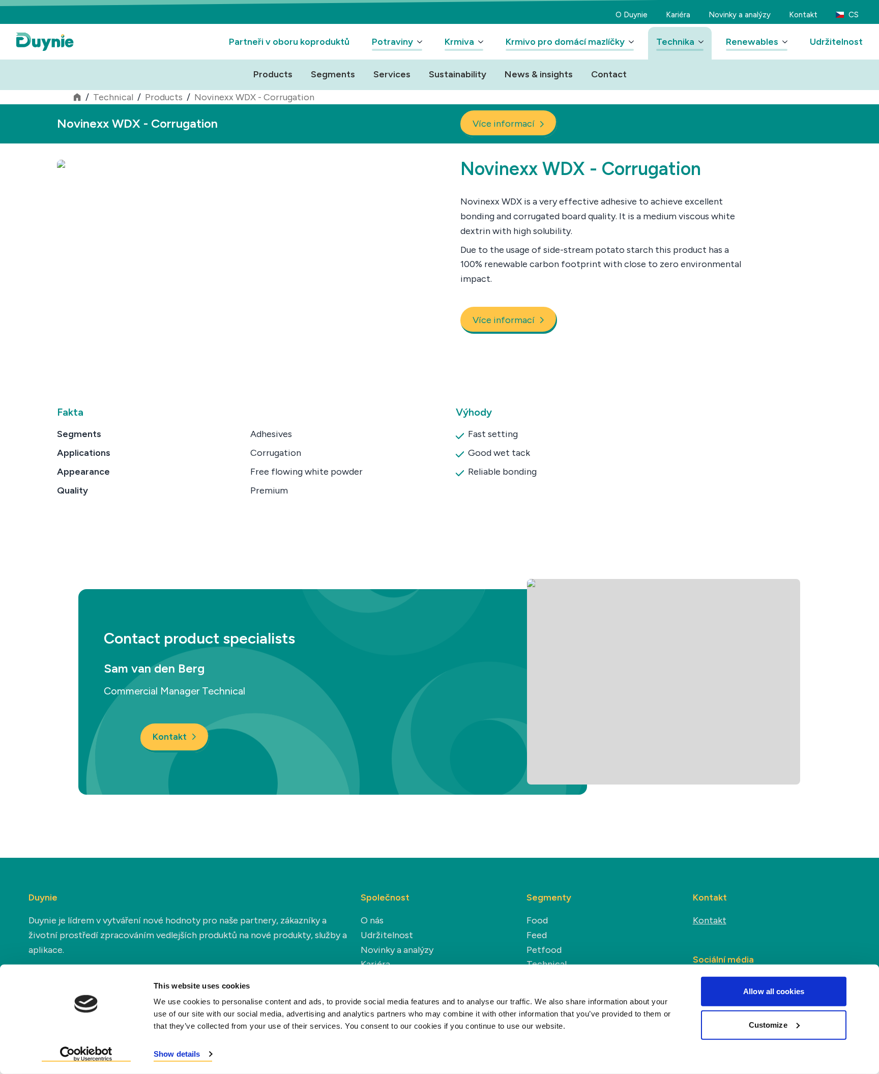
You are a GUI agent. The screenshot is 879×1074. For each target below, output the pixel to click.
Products (272, 74)
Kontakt (803, 14)
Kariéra (678, 14)
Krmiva (459, 41)
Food (537, 920)
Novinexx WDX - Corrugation (254, 97)
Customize (768, 1024)
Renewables (752, 41)
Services (392, 74)
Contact (609, 74)
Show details (177, 1054)
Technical (113, 97)
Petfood (544, 949)
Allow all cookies (773, 991)
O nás (372, 920)
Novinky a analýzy (740, 14)
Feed (536, 935)
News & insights (539, 74)
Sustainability (457, 74)
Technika (675, 41)
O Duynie (632, 14)
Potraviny (392, 41)
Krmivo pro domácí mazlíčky (565, 41)
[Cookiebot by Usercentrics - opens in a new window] (86, 1054)
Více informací (504, 123)
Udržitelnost (836, 41)
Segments (333, 74)
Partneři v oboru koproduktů (289, 41)
